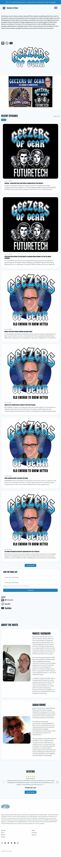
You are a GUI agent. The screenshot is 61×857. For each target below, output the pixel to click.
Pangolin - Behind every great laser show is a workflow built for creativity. (23, 183)
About (2, 832)
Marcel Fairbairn (41, 633)
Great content (30, 778)
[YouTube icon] (14, 843)
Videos (33, 830)
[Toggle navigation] (56, 8)
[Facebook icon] (5, 843)
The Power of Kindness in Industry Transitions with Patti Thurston (21, 551)
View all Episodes (30, 565)
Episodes (3, 830)
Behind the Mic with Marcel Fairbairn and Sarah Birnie (18, 331)
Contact (3, 834)
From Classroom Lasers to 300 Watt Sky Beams (16, 478)
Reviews (3, 837)
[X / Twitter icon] (11, 843)
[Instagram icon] (2, 843)
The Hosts (34, 832)
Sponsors (34, 834)
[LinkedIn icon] (8, 843)
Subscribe (30, 590)
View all (55, 116)
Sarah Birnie (39, 705)
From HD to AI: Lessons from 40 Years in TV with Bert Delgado (19, 405)
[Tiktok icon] (18, 843)
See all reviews (30, 792)
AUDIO (4, 119)
